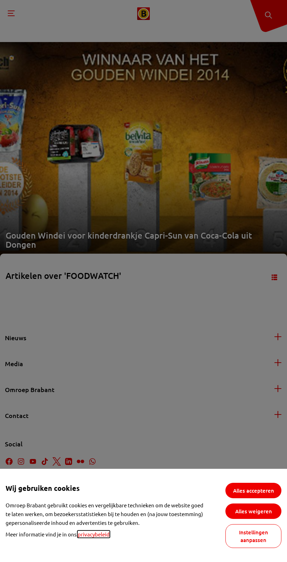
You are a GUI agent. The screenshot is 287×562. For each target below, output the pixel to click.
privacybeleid (94, 534)
